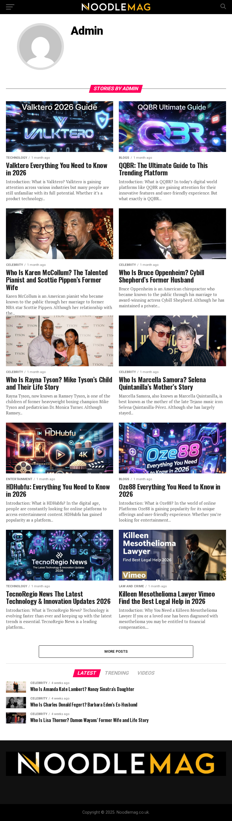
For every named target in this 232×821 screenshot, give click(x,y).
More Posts (116, 651)
